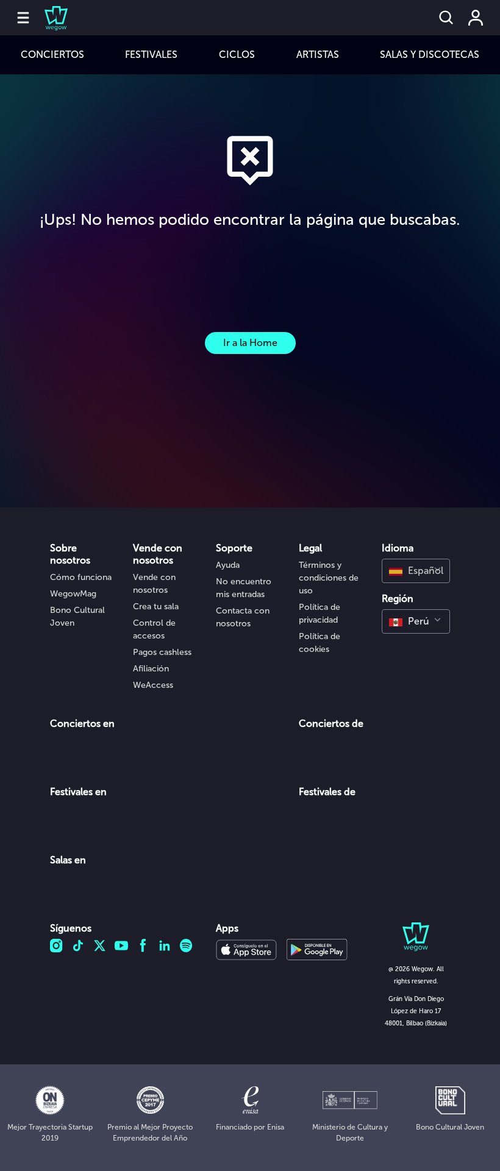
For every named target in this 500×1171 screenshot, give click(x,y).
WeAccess (153, 685)
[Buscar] (446, 17)
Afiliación (151, 668)
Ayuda (228, 565)
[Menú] (23, 17)
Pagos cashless (162, 652)
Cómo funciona (81, 577)
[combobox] (415, 570)
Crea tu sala (156, 606)
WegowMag (73, 594)
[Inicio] (48, 17)
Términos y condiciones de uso (329, 578)
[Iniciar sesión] (475, 17)
